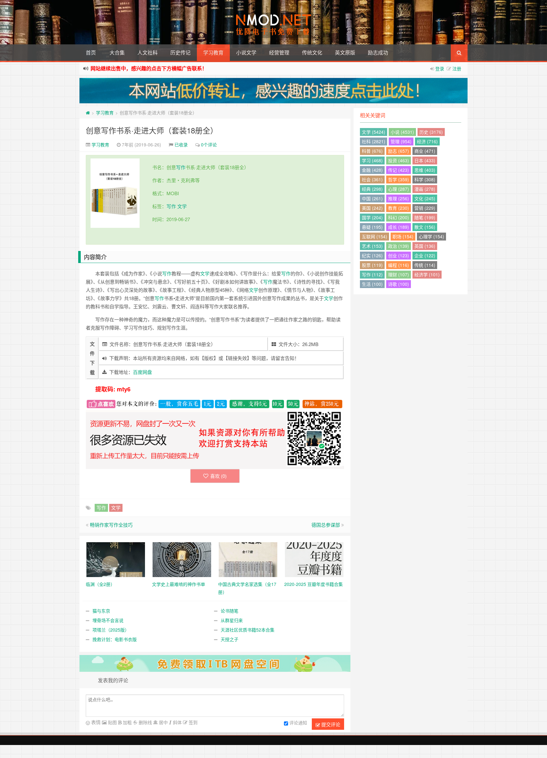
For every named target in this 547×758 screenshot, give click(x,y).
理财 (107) (398, 274)
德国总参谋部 (325, 524)
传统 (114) (424, 265)
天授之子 (229, 639)
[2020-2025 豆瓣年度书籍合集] (314, 559)
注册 (456, 68)
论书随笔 (229, 610)
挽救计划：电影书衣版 (114, 639)
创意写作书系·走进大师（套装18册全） (152, 130)
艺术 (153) (372, 246)
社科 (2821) (373, 141)
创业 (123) (398, 255)
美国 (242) (372, 208)
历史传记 (180, 52)
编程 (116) (398, 265)
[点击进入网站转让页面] (273, 90)
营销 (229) (424, 208)
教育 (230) (398, 208)
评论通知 (298, 722)
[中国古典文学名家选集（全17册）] (248, 559)
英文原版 (345, 52)
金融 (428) (372, 170)
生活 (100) (372, 284)
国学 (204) (372, 217)
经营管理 (279, 52)
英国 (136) (424, 246)
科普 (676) (372, 151)
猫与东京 (101, 610)
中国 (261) (372, 198)
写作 (180, 167)
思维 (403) (424, 170)
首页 (91, 52)
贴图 (112, 722)
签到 (192, 722)
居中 (163, 722)
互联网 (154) (374, 236)
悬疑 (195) (372, 227)
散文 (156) (424, 227)
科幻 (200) (398, 217)
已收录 (181, 144)
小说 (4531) (402, 132)
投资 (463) (398, 160)
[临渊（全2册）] (115, 559)
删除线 (144, 722)
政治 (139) (398, 246)
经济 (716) (427, 141)
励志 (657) (398, 151)
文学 (182, 206)
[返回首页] (88, 112)
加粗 (127, 722)
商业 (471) (424, 151)
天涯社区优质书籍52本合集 (247, 629)
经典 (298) (372, 189)
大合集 (117, 52)
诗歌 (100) (398, 284)
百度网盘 (142, 372)
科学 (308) (424, 179)
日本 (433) (424, 160)
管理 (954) (401, 141)
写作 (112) (372, 274)
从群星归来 (232, 620)
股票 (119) (372, 265)
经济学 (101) (427, 274)
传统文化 (312, 52)
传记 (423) (398, 170)
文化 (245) (424, 198)
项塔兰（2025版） (110, 629)
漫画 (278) (424, 189)
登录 (439, 68)
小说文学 (246, 52)
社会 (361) (372, 179)
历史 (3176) (431, 132)
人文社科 (147, 52)
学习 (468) (372, 160)
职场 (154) (403, 236)
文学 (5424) (373, 132)
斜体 (177, 722)
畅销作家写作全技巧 (111, 524)
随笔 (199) (424, 217)
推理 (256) (398, 198)
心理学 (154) (431, 236)
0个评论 (209, 144)
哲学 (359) (398, 179)
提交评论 (330, 724)
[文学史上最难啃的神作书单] (182, 559)
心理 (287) (398, 189)
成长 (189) (398, 227)
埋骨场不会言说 (107, 620)
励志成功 (378, 52)
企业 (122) (424, 255)
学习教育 (213, 52)
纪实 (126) (372, 255)
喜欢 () (218, 475)
